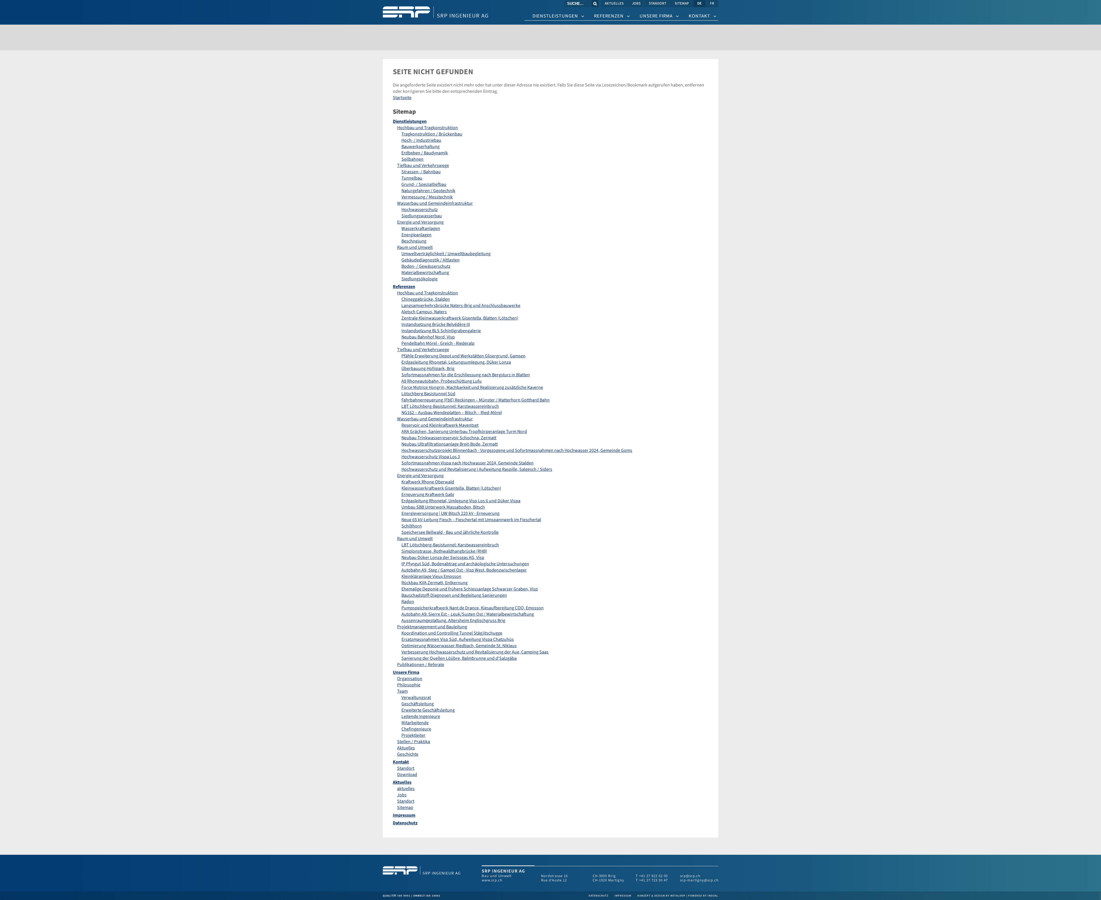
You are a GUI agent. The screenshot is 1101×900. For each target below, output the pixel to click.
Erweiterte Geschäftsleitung (428, 710)
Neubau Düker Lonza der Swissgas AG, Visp (442, 557)
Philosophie (408, 685)
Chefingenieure (416, 729)
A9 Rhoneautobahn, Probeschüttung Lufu (441, 381)
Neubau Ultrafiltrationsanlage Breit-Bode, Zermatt (449, 444)
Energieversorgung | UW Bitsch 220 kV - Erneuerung (450, 513)
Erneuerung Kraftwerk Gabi (427, 494)
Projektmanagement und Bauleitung (432, 627)
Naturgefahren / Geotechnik (428, 191)
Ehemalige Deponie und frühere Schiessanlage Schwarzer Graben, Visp (469, 589)
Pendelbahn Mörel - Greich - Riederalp (438, 343)
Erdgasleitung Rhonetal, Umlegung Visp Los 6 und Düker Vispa (460, 501)
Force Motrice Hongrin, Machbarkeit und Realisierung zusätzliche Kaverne (472, 387)
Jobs (402, 795)
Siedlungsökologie (419, 279)
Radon (407, 601)
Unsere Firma (406, 672)
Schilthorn (411, 526)
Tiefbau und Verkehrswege (423, 165)
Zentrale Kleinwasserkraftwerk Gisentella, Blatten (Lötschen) (459, 318)
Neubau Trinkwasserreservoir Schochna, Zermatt (448, 438)
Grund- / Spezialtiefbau (423, 184)
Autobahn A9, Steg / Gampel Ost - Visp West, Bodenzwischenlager (464, 570)
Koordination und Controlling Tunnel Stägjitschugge (451, 633)
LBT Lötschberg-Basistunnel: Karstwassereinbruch (450, 406)
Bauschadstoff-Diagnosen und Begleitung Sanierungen (454, 595)
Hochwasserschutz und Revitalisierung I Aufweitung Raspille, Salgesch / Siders (476, 469)
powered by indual (703, 896)
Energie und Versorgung (420, 222)
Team (402, 691)
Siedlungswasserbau (421, 216)
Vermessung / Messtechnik (427, 197)
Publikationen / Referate (420, 664)
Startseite (402, 97)
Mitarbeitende (415, 723)
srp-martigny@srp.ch (699, 880)
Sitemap (405, 807)
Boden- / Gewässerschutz (425, 266)
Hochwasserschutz (419, 209)
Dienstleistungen (410, 121)
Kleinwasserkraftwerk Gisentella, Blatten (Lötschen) (451, 488)
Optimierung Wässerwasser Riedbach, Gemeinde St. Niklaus (459, 646)
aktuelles (406, 788)
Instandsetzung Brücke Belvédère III (435, 324)
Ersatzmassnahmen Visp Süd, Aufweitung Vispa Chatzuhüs (457, 639)
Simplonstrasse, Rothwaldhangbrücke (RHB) (444, 551)
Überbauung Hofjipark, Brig (427, 368)
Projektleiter (413, 735)
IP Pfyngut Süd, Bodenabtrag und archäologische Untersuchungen (465, 564)
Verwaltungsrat (416, 697)
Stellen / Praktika (413, 741)
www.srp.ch (492, 880)
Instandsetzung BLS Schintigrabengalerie (441, 331)
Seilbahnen (412, 159)
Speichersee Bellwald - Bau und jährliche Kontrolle (450, 532)
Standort (405, 768)
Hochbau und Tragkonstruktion (427, 128)
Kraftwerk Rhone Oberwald (427, 482)
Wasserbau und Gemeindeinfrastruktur (435, 203)
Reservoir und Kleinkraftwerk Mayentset (440, 425)
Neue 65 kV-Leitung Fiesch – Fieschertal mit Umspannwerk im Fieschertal (471, 520)
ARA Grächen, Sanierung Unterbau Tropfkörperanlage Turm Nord (464, 431)
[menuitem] (614, 3)
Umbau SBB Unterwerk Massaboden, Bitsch (443, 507)
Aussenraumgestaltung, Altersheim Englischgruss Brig (453, 620)
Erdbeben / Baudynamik (424, 153)
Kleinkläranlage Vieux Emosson (431, 576)
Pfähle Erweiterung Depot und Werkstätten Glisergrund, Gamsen (463, 356)
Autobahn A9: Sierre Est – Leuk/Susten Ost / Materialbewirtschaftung (467, 614)
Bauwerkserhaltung (420, 146)
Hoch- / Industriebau (421, 140)
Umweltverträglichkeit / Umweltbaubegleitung (446, 254)
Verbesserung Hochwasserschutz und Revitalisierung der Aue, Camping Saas (474, 652)
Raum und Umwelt (415, 247)
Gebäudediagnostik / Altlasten (430, 260)
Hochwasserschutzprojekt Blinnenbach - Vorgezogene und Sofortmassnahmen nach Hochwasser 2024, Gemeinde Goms (516, 450)
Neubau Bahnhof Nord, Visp (428, 337)
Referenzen (404, 286)
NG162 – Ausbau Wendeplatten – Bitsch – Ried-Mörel (451, 412)
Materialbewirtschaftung (425, 272)
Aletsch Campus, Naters (424, 312)
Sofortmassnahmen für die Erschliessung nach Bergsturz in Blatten (465, 375)
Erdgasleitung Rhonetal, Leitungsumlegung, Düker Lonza (456, 362)
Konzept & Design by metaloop (661, 896)
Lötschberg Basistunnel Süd (428, 394)
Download (407, 774)
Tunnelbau (411, 178)
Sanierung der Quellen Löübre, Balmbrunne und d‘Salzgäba (459, 658)
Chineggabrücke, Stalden (425, 299)
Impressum (404, 815)
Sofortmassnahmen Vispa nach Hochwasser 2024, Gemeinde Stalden (467, 463)
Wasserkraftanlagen (420, 228)
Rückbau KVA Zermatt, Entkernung (434, 583)
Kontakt (401, 762)
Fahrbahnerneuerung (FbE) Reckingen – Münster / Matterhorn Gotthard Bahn (475, 400)
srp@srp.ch (690, 876)
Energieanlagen (416, 235)
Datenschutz (405, 823)
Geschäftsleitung (417, 704)
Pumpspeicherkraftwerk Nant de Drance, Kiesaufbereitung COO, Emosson (472, 608)
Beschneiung (413, 241)
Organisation (409, 679)
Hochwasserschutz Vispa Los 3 (430, 457)
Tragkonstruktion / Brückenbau (431, 134)
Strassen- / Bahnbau (421, 172)
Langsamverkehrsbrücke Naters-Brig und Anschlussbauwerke (460, 305)
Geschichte (407, 754)
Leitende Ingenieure (420, 716)
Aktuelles (406, 748)
